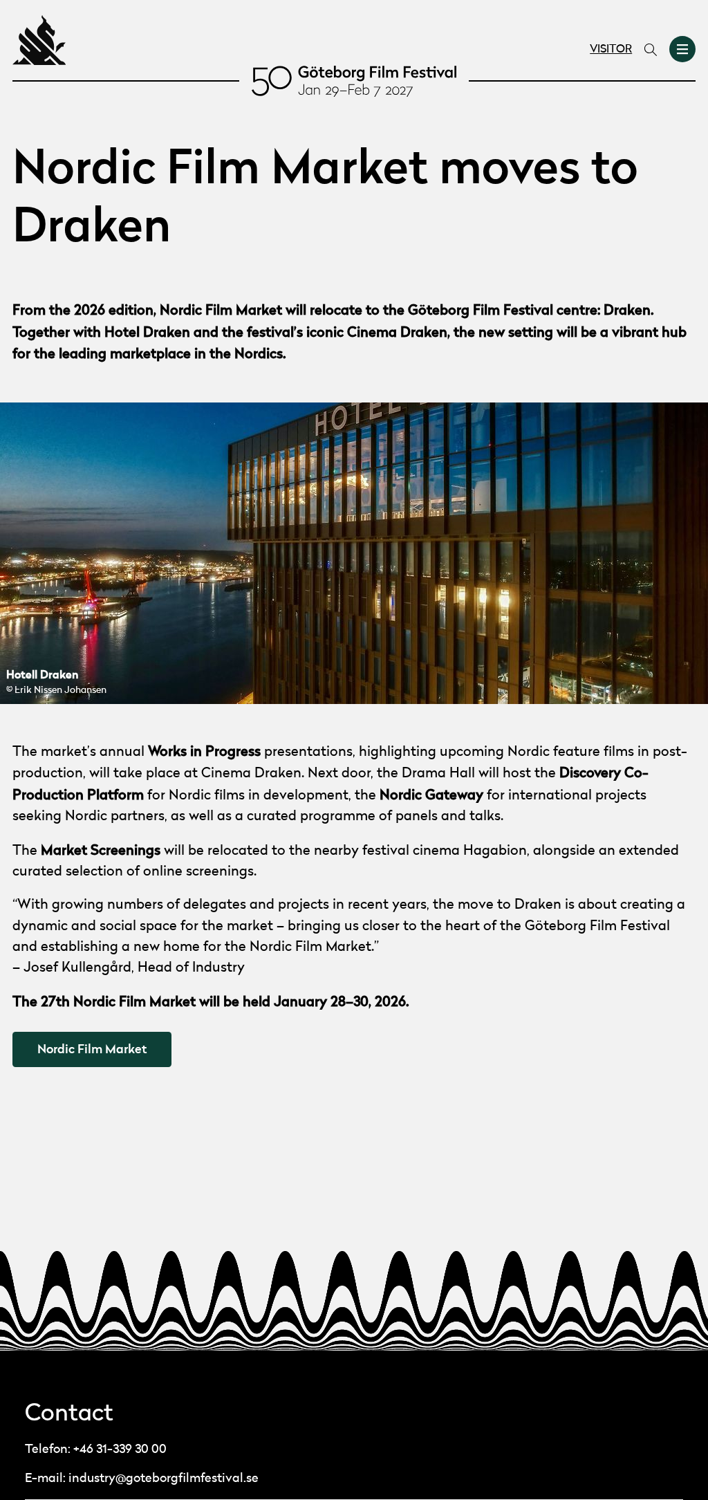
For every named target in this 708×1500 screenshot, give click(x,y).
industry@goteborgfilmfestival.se (163, 1478)
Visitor (611, 49)
